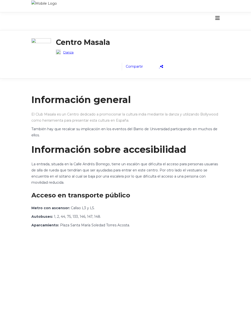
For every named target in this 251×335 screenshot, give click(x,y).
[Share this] (144, 67)
